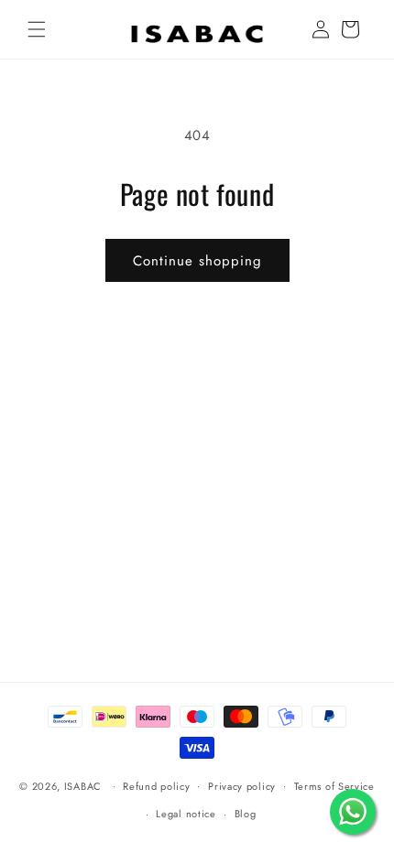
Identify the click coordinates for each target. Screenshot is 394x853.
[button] (36, 29)
